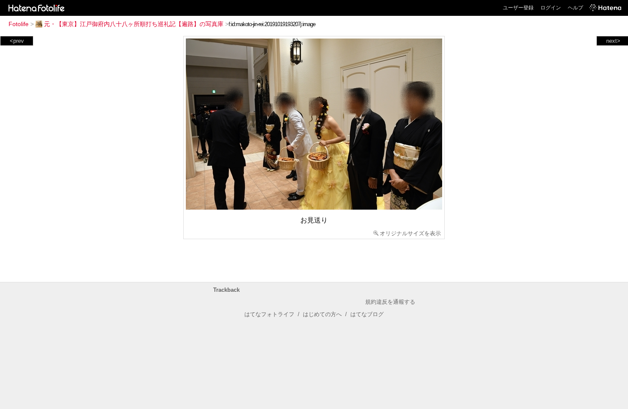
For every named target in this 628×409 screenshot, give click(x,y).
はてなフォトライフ (269, 314)
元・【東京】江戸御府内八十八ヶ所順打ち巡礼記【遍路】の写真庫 (133, 24)
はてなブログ (367, 314)
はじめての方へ (322, 314)
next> (613, 41)
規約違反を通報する (390, 302)
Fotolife (19, 24)
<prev (17, 41)
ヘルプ (575, 8)
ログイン (550, 8)
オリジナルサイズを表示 (410, 233)
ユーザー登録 (518, 8)
